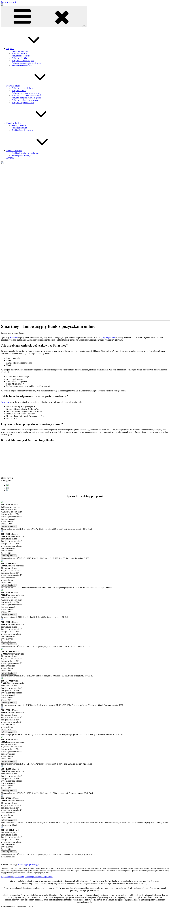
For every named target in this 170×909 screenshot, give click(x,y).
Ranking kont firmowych (22, 130)
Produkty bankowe (14, 150)
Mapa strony (47, 877)
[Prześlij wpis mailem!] (7, 491)
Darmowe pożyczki (20, 51)
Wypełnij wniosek (8, 526)
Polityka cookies (17, 877)
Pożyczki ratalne (13, 86)
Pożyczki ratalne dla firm (22, 88)
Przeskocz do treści (9, 2)
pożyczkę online (108, 337)
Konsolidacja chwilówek (22, 65)
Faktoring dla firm (19, 128)
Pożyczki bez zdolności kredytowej (26, 63)
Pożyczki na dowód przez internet (26, 93)
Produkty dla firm (13, 123)
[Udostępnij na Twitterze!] (7, 488)
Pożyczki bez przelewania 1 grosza (26, 98)
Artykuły (10, 158)
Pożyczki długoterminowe (23, 102)
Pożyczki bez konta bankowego (25, 100)
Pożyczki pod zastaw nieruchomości (27, 95)
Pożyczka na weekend (21, 56)
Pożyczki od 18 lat (19, 58)
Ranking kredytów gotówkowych (26, 153)
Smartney (14, 337)
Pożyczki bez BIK (19, 53)
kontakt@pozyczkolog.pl (28, 864)
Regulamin (5, 877)
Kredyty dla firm (19, 125)
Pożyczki (10, 48)
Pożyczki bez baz (19, 90)
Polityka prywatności (33, 877)
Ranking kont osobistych (22, 155)
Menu (84, 26)
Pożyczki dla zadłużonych (23, 60)
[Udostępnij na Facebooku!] (7, 485)
